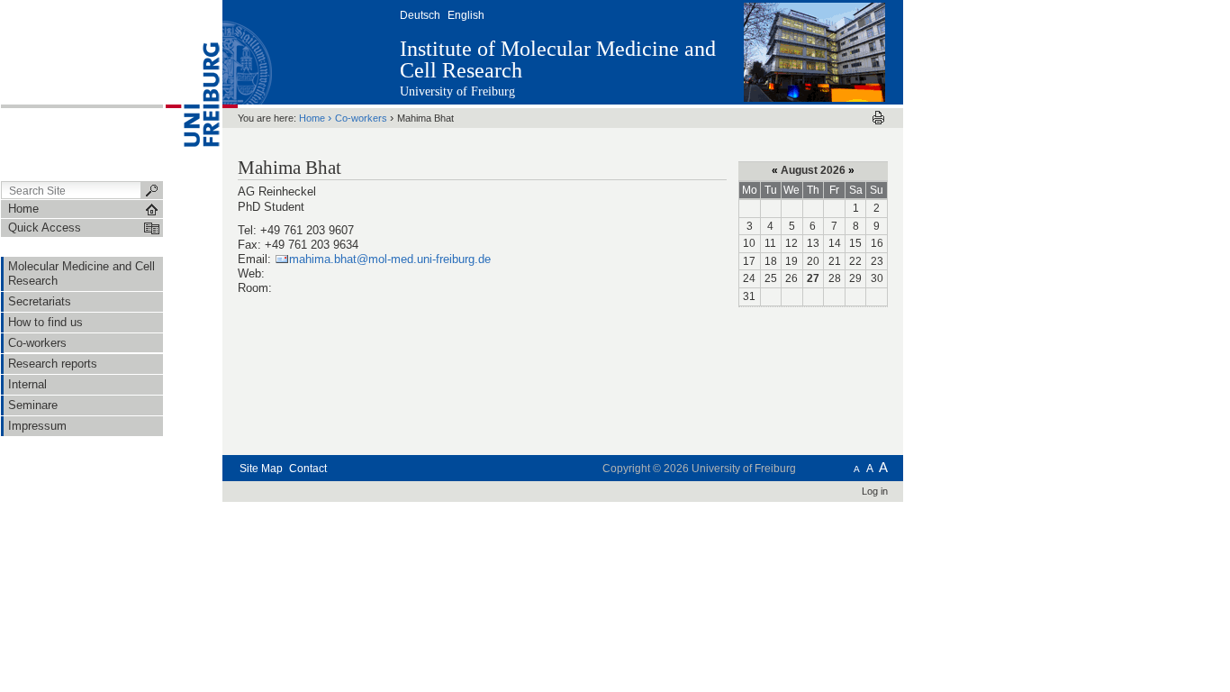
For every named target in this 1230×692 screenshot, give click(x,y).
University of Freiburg (457, 91)
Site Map (261, 468)
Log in (875, 491)
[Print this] (878, 117)
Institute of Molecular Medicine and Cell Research (558, 59)
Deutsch (420, 15)
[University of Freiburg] (192, 89)
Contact (308, 468)
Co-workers (361, 118)
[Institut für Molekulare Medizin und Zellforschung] (814, 51)
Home (312, 118)
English (466, 15)
